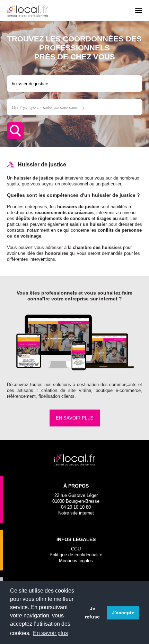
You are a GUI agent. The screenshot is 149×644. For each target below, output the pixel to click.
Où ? (48, 107)
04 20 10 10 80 (76, 507)
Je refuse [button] (92, 612)
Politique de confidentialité (76, 554)
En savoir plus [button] (50, 633)
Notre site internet (76, 513)
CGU (76, 548)
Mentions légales (76, 560)
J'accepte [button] (123, 612)
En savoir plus (75, 418)
